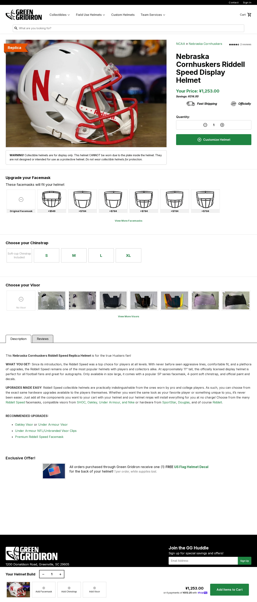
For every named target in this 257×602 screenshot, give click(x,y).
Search (240, 29)
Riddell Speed (15, 402)
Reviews (43, 339)
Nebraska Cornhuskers (205, 44)
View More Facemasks (128, 220)
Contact (234, 2)
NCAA (180, 44)
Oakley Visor (24, 424)
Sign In (247, 2)
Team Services (151, 15)
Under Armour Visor (53, 424)
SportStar (169, 402)
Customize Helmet (216, 140)
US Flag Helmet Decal (191, 467)
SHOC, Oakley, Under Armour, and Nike (106, 402)
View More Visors (128, 316)
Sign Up (244, 560)
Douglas (184, 402)
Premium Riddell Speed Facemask (39, 437)
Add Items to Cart (230, 589)
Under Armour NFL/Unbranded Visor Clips (46, 431)
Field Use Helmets (89, 15)
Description (18, 339)
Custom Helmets (123, 15)
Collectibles (57, 15)
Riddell (217, 402)
